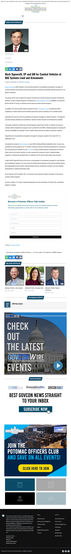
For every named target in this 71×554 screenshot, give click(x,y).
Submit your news (11, 543)
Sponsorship (58, 535)
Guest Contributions (11, 541)
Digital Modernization (43, 530)
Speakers (57, 530)
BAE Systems (23, 144)
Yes (42, 3)
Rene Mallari (26, 82)
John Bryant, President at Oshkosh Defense (18, 252)
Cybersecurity (41, 518)
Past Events (58, 521)
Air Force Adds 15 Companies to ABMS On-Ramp (47, 252)
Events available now (60, 524)
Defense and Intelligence (43, 521)
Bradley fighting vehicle (42, 100)
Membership (58, 533)
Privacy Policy (10, 538)
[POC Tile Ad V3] (35, 450)
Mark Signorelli (9, 87)
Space (39, 527)
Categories (58, 527)
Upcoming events (59, 518)
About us (8, 539)
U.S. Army (30, 149)
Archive (39, 533)
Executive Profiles (15, 245)
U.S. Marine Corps (43, 109)
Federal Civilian (41, 524)
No (45, 3)
